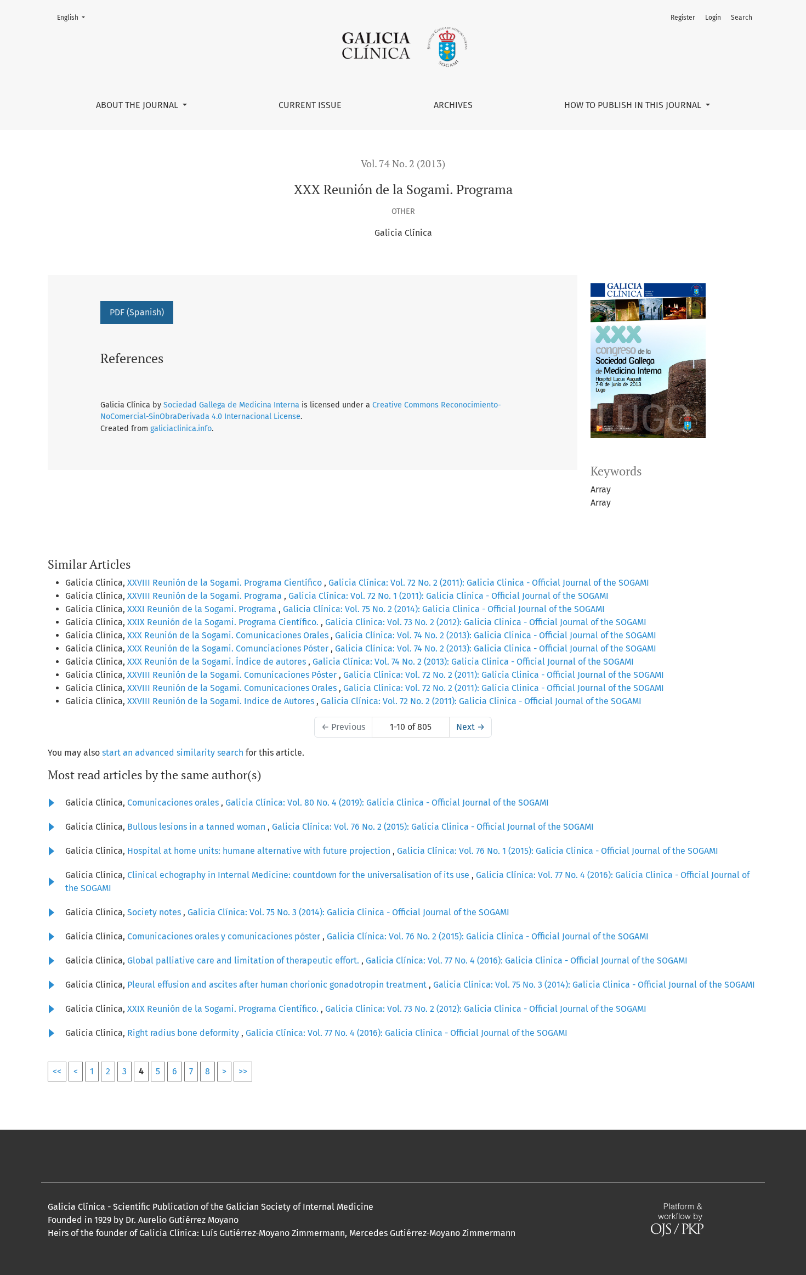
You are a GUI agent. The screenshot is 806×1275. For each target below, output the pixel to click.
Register (683, 17)
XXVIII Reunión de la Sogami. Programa (205, 596)
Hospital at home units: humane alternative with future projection (260, 851)
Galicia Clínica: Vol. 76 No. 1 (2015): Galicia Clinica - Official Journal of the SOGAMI (557, 851)
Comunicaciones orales (174, 802)
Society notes (155, 912)
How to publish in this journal (633, 105)
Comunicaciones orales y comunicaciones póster (224, 936)
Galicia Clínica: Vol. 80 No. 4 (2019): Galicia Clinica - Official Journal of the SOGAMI (387, 802)
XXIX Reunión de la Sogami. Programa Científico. (224, 622)
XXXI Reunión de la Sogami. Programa (203, 609)
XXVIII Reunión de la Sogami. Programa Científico (225, 582)
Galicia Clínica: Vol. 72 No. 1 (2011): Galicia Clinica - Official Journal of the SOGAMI (448, 596)
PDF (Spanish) (137, 312)
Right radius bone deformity (184, 1033)
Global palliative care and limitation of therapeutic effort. (244, 960)
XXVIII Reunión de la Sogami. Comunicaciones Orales (233, 688)
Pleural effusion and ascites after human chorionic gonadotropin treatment (278, 984)
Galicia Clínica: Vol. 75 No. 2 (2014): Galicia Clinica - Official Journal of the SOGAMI (444, 609)
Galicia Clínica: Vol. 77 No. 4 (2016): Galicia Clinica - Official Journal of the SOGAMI (527, 960)
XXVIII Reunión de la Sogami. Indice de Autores (221, 701)
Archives (453, 105)
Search (741, 17)
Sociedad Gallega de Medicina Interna (231, 405)
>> (243, 1071)
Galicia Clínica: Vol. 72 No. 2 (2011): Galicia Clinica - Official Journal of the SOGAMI (488, 582)
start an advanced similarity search (172, 752)
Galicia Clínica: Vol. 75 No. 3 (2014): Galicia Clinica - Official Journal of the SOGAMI (348, 912)
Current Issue (310, 105)
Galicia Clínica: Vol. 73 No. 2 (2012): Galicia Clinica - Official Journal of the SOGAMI (485, 622)
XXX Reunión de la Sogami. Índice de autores (217, 661)
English (74, 17)
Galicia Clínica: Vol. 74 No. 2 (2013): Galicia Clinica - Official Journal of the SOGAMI (495, 635)
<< (57, 1071)
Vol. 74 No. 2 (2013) (403, 163)
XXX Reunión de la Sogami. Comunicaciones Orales (229, 635)
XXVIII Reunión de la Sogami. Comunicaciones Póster (233, 675)
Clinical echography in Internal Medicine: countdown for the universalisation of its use (299, 875)
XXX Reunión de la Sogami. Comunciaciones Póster (229, 648)
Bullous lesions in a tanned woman (197, 826)
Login (713, 17)
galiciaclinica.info (181, 428)
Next (470, 727)
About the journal (138, 105)
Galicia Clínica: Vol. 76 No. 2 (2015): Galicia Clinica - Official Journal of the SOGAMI (433, 826)
